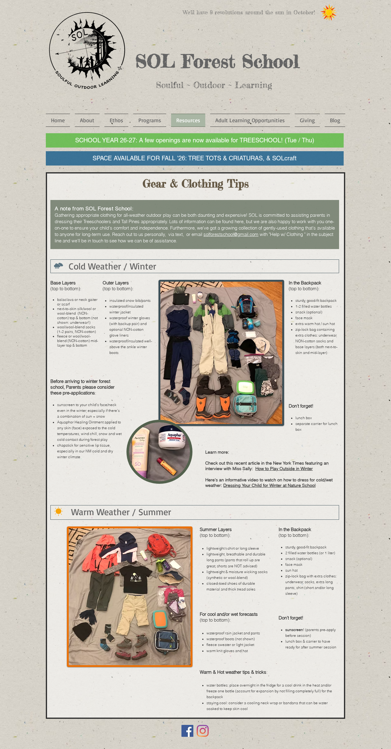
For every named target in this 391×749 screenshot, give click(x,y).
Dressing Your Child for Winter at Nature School (269, 485)
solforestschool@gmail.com (230, 234)
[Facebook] (187, 731)
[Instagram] (203, 731)
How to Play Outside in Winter (284, 468)
